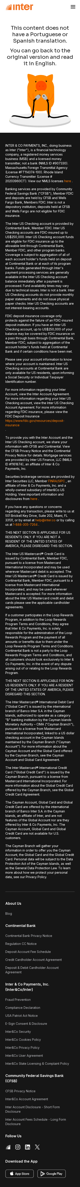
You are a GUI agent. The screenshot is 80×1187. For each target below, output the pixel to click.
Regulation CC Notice (21, 944)
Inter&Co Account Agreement (26, 1099)
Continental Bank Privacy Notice (28, 936)
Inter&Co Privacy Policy (22, 1047)
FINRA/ (53, 481)
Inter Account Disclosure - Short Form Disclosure (32, 1109)
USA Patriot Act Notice (21, 1015)
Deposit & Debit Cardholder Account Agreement (32, 970)
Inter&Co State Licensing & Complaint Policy (37, 1063)
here (67, 181)
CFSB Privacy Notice (20, 1091)
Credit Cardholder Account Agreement (33, 960)
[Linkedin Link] (27, 1147)
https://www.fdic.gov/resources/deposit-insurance (34, 423)
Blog (8, 913)
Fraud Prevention (18, 999)
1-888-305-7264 (25, 524)
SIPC (61, 481)
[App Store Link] (19, 1173)
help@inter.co (45, 520)
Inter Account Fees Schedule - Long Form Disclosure (35, 1122)
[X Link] (37, 1147)
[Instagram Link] (17, 1147)
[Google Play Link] (51, 1173)
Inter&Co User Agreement (24, 1055)
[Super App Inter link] (8, 1147)
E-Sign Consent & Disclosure (26, 1023)
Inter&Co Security (18, 1031)
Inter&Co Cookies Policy (23, 1039)
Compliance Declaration (22, 1007)
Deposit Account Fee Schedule (28, 952)
